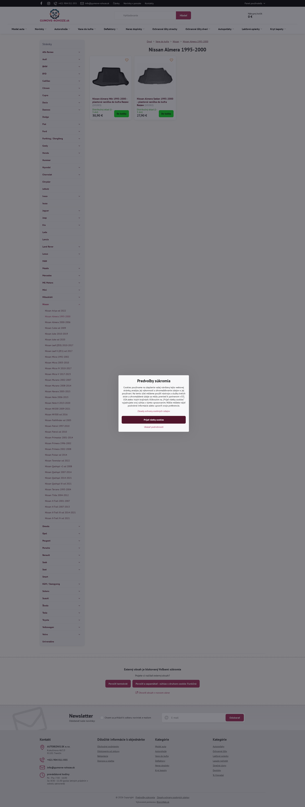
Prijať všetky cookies (154, 419)
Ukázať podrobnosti (153, 427)
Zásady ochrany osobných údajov (154, 411)
